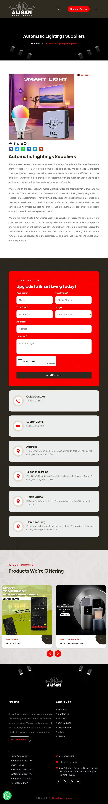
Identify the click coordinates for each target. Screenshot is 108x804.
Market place (64, 727)
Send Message (54, 375)
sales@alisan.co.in (35, 425)
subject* (60, 307)
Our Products (64, 722)
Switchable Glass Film (75, 643)
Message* (21, 336)
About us (62, 709)
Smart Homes (17, 764)
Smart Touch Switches (21, 643)
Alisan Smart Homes (62, 798)
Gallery (61, 736)
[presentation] (50, 653)
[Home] (54, 682)
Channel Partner (78, 9)
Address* (21, 321)
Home (37, 44)
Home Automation (19, 755)
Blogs (61, 731)
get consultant (18, 739)
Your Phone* (61, 292)
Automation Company (21, 760)
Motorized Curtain (19, 782)
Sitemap (62, 718)
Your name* (22, 292)
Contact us (63, 713)
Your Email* (22, 307)
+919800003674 (34, 400)
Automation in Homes (21, 778)
